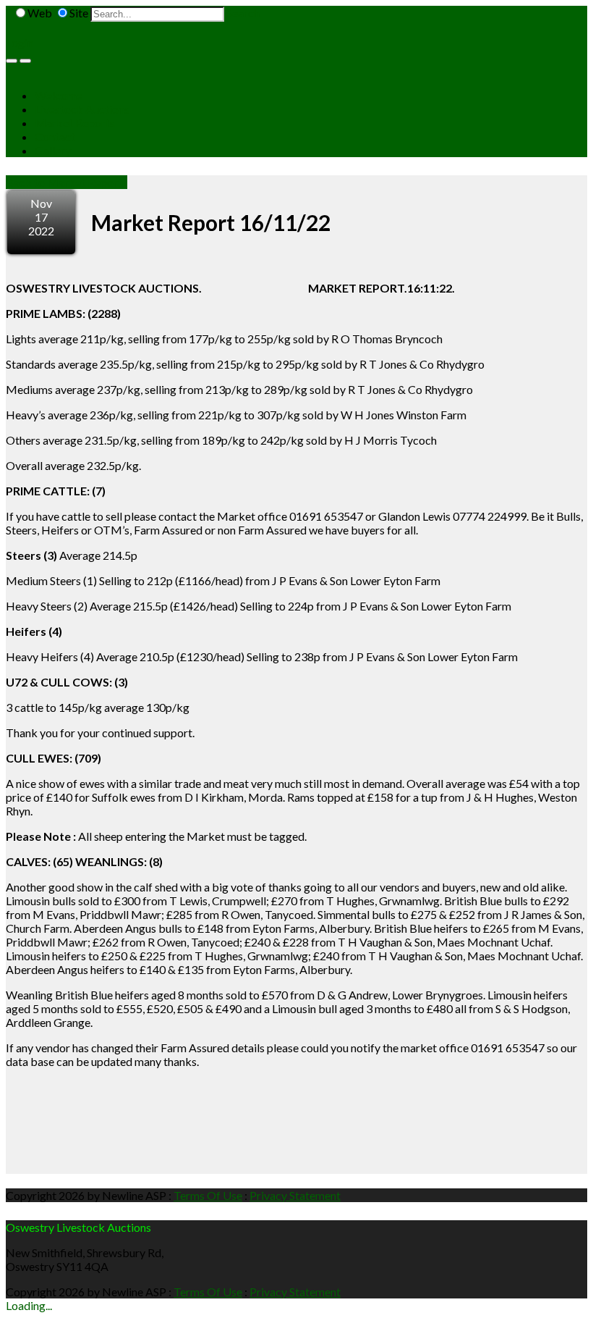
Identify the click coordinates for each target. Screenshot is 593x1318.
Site (78, 13)
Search (243, 13)
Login (19, 42)
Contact (55, 136)
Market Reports (75, 123)
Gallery (53, 150)
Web (39, 13)
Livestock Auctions (82, 109)
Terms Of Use (208, 1195)
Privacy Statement (295, 1195)
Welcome (58, 95)
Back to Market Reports (66, 182)
